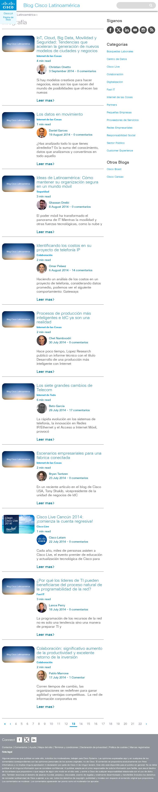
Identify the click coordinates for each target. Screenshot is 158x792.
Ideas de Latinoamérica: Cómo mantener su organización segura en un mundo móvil (67, 182)
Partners (112, 105)
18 (110, 724)
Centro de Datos (117, 59)
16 (95, 724)
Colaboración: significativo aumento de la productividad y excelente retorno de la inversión (69, 653)
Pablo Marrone (59, 673)
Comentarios (20, 747)
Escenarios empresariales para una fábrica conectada (69, 455)
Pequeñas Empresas (119, 112)
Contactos (7, 747)
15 (88, 724)
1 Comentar (77, 677)
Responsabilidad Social (121, 135)
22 (140, 724)
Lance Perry (57, 605)
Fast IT (111, 89)
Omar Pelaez (57, 266)
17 (103, 724)
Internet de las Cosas (120, 97)
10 (51, 724)
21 (132, 724)
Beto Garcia (57, 406)
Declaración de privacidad (93, 747)
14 (80, 724)
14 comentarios (82, 270)
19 (118, 724)
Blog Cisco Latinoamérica (19, 14)
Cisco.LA (8, 13)
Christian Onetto (60, 67)
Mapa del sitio (45, 747)
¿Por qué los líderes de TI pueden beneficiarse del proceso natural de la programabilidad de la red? (69, 584)
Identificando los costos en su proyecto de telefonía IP (64, 248)
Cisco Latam (57, 537)
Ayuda (32, 747)
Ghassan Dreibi (59, 202)
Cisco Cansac (115, 177)
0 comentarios (86, 71)
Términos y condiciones (66, 747)
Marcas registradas (140, 747)
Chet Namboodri (60, 338)
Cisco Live (113, 67)
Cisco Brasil (114, 169)
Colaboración (115, 74)
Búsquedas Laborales (120, 51)
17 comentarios (79, 410)
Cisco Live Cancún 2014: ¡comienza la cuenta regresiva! (65, 519)
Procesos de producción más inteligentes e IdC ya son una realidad (64, 317)
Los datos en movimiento (60, 114)
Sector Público (116, 143)
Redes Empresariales (119, 128)
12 (66, 724)
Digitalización (115, 82)
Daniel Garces (58, 130)
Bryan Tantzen (58, 474)
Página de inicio (8, 18)
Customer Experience (120, 150)
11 (58, 724)
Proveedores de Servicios (123, 120)
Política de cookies (118, 747)
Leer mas (44, 100)
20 (125, 724)
